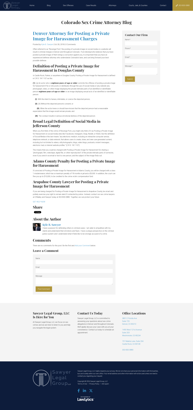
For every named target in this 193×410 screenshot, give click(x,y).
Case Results (91, 5)
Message (39, 276)
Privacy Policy (94, 384)
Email (38, 267)
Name (38, 258)
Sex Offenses (68, 5)
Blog (48, 5)
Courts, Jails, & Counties (138, 5)
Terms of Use (82, 384)
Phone (128, 48)
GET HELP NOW (39, 202)
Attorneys (112, 5)
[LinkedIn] (84, 391)
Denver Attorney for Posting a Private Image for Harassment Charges (71, 35)
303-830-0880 (184, 5)
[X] (91, 391)
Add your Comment (82, 246)
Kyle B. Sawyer (47, 44)
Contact (163, 5)
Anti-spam (105, 384)
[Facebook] (79, 391)
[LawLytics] (86, 399)
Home (32, 5)
